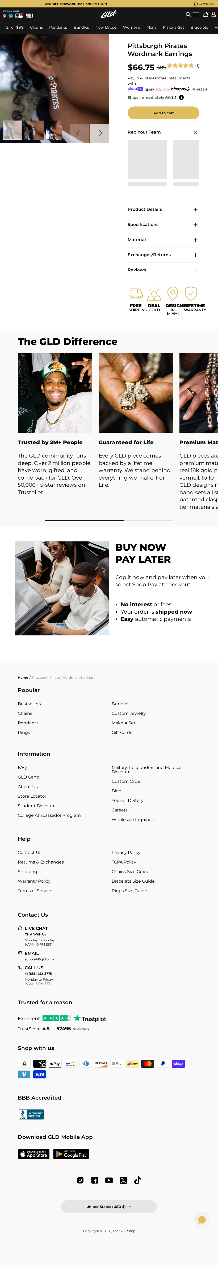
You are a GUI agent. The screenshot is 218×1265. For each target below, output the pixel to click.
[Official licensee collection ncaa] (11, 16)
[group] (100, 3)
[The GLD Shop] (109, 14)
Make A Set (124, 722)
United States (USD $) (106, 1206)
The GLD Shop (124, 1231)
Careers (120, 810)
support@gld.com (39, 959)
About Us (28, 786)
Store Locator (32, 796)
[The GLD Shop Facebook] (94, 1180)
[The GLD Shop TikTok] (138, 1180)
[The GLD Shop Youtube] (109, 1180)
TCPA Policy (124, 862)
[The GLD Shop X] (123, 1180)
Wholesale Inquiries (133, 819)
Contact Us (206, 3)
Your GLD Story (128, 800)
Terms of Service (35, 890)
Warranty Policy (34, 881)
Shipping (27, 871)
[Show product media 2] (34, 130)
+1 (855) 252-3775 (38, 973)
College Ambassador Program (49, 815)
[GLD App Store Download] (34, 1154)
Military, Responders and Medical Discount (146, 769)
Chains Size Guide (130, 871)
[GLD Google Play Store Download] (71, 1154)
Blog (116, 790)
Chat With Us (35, 934)
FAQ (22, 767)
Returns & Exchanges (41, 862)
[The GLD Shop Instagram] (80, 1180)
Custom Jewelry (129, 713)
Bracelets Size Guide (133, 881)
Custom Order (127, 781)
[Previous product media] (79, 133)
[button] (188, 14)
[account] (213, 14)
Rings (24, 732)
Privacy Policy (126, 852)
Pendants (28, 722)
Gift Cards (122, 732)
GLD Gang (28, 777)
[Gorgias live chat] (202, 1220)
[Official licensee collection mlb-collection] (19, 16)
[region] (109, 437)
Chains (25, 713)
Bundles (120, 703)
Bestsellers (29, 703)
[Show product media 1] (12, 130)
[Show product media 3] (55, 130)
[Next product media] (99, 133)
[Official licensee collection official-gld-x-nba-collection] (29, 16)
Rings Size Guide (129, 890)
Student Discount (37, 805)
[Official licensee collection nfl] (4, 16)
